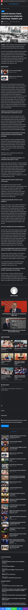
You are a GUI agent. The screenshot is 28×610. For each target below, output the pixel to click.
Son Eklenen (14, 431)
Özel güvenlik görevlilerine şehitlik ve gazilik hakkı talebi (18, 523)
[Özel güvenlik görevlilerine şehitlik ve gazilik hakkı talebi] (5, 524)
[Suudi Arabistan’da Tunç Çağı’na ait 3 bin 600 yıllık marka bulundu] (5, 478)
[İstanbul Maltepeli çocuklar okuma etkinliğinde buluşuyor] (5, 437)
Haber (8, 8)
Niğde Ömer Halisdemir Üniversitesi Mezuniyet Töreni (20, 377)
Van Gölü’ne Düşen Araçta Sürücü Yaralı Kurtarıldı (6, 377)
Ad (2, 405)
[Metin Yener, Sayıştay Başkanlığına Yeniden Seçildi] (21, 356)
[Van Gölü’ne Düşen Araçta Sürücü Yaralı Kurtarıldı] (7, 370)
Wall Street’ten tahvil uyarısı (16, 464)
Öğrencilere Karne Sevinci (21, 348)
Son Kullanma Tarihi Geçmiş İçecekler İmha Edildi (16, 546)
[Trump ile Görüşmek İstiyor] (7, 356)
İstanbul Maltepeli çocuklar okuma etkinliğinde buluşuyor (18, 436)
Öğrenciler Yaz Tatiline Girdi (15, 76)
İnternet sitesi (4, 415)
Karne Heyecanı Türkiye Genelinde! (6, 349)
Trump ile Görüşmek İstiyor (6, 362)
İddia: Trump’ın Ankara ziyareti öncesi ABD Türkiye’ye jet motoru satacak (17, 541)
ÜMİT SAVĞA (5, 21)
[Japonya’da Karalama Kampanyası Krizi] (5, 518)
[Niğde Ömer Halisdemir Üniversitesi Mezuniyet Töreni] (21, 370)
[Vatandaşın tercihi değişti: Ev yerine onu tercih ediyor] (5, 449)
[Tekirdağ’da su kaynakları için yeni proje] (5, 460)
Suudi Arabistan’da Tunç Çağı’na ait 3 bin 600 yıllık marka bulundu (17, 477)
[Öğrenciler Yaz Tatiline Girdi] (4, 78)
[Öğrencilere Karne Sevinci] (21, 343)
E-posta (3, 410)
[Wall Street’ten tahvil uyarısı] (5, 466)
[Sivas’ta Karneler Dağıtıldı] (4, 72)
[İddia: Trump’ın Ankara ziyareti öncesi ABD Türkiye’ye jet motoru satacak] (5, 541)
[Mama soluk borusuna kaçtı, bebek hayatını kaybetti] (5, 535)
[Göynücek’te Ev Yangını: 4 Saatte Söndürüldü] (5, 529)
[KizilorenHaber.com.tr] (14, 4)
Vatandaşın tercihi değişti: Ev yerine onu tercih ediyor (14, 1)
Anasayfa (4, 8)
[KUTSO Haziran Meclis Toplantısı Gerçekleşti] (5, 495)
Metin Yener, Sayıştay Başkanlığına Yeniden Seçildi (20, 363)
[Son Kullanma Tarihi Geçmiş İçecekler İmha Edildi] (5, 547)
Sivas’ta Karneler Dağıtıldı (15, 70)
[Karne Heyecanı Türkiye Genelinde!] (7, 343)
